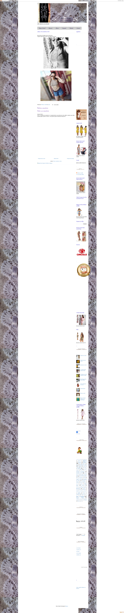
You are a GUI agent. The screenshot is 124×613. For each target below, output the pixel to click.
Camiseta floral (82, 388)
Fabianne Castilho (80, 173)
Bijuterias (85, 460)
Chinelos (85, 467)
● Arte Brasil (78, 548)
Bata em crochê (82, 393)
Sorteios (80, 495)
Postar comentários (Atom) (57, 161)
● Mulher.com (78, 554)
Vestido (85, 499)
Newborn (83, 485)
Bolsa (77, 464)
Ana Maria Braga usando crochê (83, 370)
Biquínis (50, 28)
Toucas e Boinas (80, 497)
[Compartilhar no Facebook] (57, 104)
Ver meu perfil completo (80, 174)
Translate (83, 535)
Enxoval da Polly (81, 476)
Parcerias (78, 488)
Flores (86, 476)
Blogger (66, 606)
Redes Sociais (85, 491)
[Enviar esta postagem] (52, 104)
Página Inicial (42, 28)
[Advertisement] (56, 148)
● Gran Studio (78, 553)
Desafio (77, 475)
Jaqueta (77, 481)
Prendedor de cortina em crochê (81, 490)
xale (81, 501)
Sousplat (84, 495)
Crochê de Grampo (80, 471)
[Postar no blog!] (55, 104)
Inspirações (83, 480)
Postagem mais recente (41, 158)
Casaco (77, 467)
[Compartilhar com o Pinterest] (58, 104)
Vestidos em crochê (83, 355)
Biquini (79, 462)
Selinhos (83, 494)
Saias (84, 492)
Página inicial (56, 158)
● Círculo (77, 551)
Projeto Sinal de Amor (79, 491)
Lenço (81, 482)
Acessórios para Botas (79, 459)
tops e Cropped (80, 496)
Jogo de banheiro (82, 481)
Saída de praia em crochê (83, 361)
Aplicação (79, 460)
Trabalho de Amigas (79, 498)
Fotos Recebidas (79, 477)
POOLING (84, 489)
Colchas (77, 469)
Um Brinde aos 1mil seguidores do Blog (83, 375)
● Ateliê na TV (78, 549)
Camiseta (79, 466)
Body (80, 463)
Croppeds (64, 28)
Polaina (77, 489)
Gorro (85, 477)
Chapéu (82, 467)
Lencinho (77, 482)
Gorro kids (84, 478)
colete (80, 469)
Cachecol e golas (83, 464)
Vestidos (71, 28)
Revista (79, 492)
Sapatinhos (78, 494)
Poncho (80, 489)
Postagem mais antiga (70, 158)
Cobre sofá (84, 468)
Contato (78, 28)
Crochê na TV (79, 473)
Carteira (84, 466)
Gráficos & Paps (79, 479)
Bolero (84, 463)
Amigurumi (85, 459)
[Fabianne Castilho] (77, 432)
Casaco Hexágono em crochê (83, 384)
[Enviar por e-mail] (54, 104)
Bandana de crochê (83, 364)
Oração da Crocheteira (79, 486)
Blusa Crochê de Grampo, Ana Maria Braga (83, 398)
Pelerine (84, 488)
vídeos (78, 501)
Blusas (57, 28)
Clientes (79, 468)
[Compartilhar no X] (56, 104)
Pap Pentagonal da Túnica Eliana (83, 380)
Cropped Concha (83, 474)
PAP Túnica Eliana (83, 487)
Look (84, 482)
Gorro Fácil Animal (79, 478)
